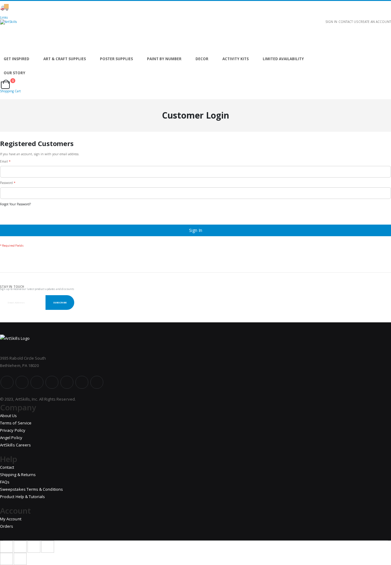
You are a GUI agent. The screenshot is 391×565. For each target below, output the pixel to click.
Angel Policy (11, 437)
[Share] (20, 547)
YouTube (37, 382)
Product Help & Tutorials (22, 496)
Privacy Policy (12, 430)
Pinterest (66, 382)
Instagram (52, 382)
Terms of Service (15, 423)
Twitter (22, 382)
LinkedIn (96, 382)
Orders (6, 526)
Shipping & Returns (18, 474)
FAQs (4, 482)
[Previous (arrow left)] (6, 559)
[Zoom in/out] (47, 547)
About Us (8, 415)
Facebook (7, 382)
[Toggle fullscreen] (33, 547)
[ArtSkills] (195, 36)
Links (4, 17)
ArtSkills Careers (15, 445)
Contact (7, 467)
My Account (10, 519)
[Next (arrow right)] (20, 559)
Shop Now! (107, 7)
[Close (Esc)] (6, 547)
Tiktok (81, 382)
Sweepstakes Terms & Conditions (31, 489)
